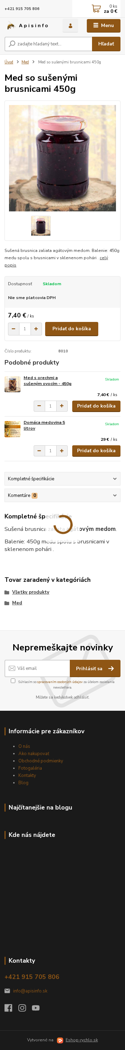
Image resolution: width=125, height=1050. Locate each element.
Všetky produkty (30, 592)
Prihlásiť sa (90, 668)
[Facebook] (11, 1010)
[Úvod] (29, 26)
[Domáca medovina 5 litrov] (12, 429)
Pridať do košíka (71, 328)
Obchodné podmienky (40, 761)
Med (25, 62)
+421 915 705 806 (22, 8)
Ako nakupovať (33, 754)
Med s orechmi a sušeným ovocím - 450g (48, 381)
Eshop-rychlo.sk (82, 1040)
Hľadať (106, 44)
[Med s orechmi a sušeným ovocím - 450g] (12, 384)
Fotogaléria (30, 768)
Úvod (9, 62)
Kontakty (27, 775)
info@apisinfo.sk (30, 991)
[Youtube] (39, 1010)
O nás (24, 746)
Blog (23, 783)
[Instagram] (25, 1010)
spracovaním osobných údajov (60, 682)
